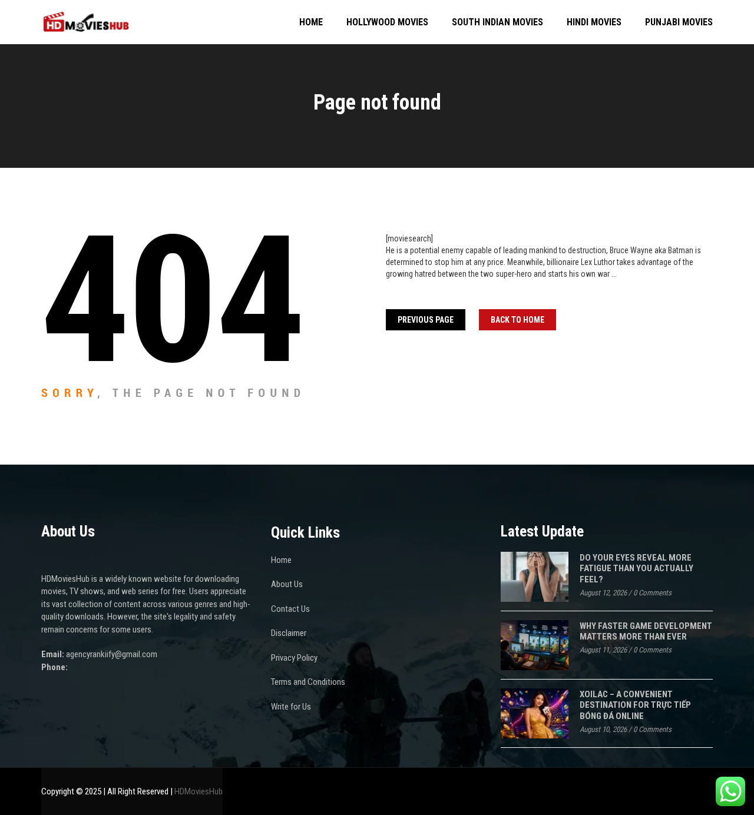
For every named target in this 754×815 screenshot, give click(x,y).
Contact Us (290, 609)
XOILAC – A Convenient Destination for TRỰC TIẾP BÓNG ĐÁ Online (635, 705)
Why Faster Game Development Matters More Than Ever (646, 631)
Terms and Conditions (308, 682)
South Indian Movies (497, 22)
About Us (287, 584)
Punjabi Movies (679, 22)
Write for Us (291, 706)
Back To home (517, 319)
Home (311, 22)
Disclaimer (288, 633)
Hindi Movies (594, 22)
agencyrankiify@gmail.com (111, 654)
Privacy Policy (294, 657)
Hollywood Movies (387, 22)
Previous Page (426, 319)
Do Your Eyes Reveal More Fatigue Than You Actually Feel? (636, 568)
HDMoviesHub (198, 791)
